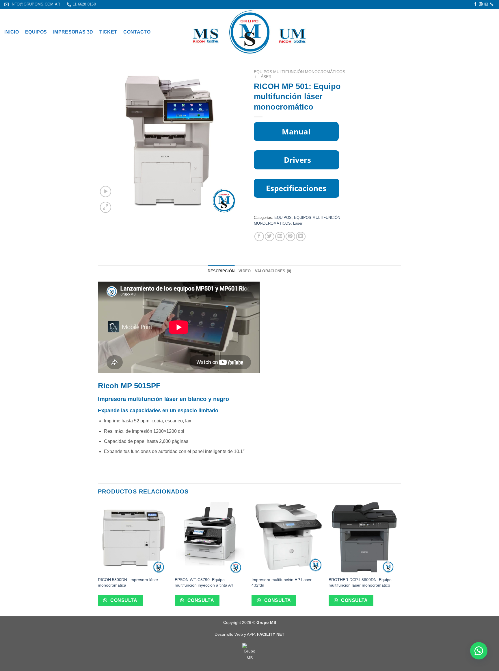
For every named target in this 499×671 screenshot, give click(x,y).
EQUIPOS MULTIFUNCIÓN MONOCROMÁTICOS (299, 72)
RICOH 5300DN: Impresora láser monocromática (128, 582)
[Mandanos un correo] (486, 4)
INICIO (11, 31)
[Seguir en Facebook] (475, 4)
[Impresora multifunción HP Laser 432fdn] (287, 538)
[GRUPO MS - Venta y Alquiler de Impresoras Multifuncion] (250, 32)
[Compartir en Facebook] (259, 236)
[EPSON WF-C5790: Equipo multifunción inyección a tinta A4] (210, 538)
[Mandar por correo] (280, 236)
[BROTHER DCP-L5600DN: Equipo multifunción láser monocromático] (364, 538)
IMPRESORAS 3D (73, 31)
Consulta (123, 600)
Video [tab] (245, 271)
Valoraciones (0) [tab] (273, 271)
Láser (264, 77)
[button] (478, 650)
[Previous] (98, 559)
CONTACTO (136, 31)
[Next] (399, 559)
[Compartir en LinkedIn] (301, 236)
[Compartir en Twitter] (269, 236)
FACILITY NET (270, 634)
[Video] (105, 191)
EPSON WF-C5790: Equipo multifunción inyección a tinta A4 (204, 582)
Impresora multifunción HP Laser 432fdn (282, 582)
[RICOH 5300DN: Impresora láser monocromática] (133, 538)
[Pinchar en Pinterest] (290, 236)
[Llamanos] (492, 4)
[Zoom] (105, 207)
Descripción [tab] (221, 271)
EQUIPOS (36, 31)
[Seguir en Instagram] (481, 4)
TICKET (108, 31)
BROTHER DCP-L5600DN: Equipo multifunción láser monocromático (360, 582)
